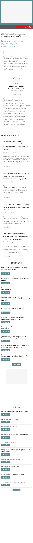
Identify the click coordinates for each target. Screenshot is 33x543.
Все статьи (16, 490)
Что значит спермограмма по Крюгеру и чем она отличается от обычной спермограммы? (15, 236)
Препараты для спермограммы (10, 459)
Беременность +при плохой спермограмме (14, 434)
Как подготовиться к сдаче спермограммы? (14, 411)
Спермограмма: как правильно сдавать (13, 482)
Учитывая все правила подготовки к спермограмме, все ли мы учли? (12, 318)
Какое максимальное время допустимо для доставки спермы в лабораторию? (14, 355)
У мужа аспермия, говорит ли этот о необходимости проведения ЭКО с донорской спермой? (15, 298)
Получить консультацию (22, 27)
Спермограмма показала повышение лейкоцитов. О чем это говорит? (12, 309)
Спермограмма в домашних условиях (13, 474)
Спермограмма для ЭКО (8, 442)
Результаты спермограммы (9, 419)
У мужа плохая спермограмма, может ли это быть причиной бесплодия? (14, 337)
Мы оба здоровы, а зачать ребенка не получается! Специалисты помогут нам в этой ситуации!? (16, 176)
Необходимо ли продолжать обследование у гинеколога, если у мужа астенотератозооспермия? (15, 269)
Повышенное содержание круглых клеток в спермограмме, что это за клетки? (16, 207)
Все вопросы (16, 364)
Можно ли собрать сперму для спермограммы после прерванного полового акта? (15, 346)
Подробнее (6, 167)
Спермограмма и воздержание (10, 466)
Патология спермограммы (9, 427)
